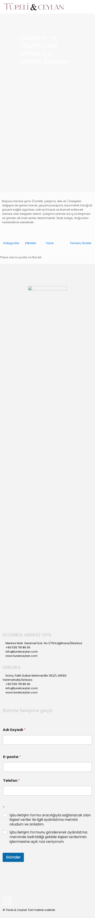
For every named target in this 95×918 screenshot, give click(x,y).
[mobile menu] (89, 6)
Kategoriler (11, 243)
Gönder (13, 857)
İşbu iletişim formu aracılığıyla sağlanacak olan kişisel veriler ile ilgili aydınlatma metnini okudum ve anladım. (50, 820)
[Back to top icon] (7, 901)
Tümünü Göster (81, 243)
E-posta (12, 757)
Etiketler (30, 243)
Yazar (50, 243)
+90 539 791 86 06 (18, 647)
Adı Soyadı (14, 730)
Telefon (11, 780)
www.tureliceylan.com (22, 656)
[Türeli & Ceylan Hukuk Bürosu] (33, 6)
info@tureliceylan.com (22, 652)
